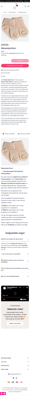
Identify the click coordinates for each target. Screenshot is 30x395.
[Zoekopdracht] (25, 6)
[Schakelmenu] (1, 6)
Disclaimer (10, 390)
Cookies (16, 390)
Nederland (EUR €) (15, 374)
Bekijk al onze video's (15, 323)
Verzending (12, 53)
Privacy (4, 390)
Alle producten (12, 12)
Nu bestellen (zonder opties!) (15, 65)
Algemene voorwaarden (20, 388)
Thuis (5, 12)
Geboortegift (10, 388)
